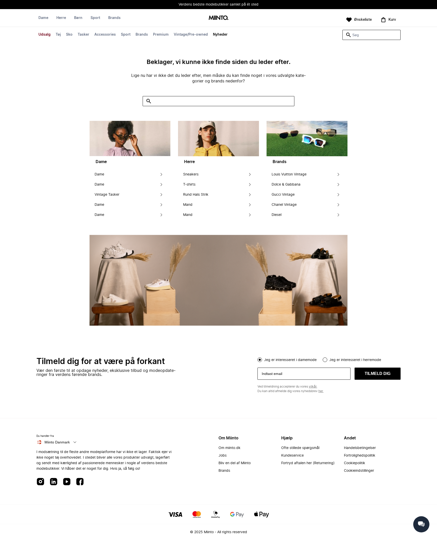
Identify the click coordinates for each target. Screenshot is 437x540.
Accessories (105, 34)
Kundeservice (292, 455)
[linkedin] (54, 482)
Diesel (276, 215)
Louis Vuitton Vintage (289, 174)
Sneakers (191, 174)
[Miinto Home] (218, 18)
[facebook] (80, 482)
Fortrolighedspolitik (359, 455)
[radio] (259, 359)
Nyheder (220, 34)
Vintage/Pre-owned (191, 34)
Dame (43, 18)
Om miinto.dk (230, 448)
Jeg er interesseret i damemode (290, 360)
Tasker (83, 34)
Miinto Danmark (57, 442)
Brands (142, 34)
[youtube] (67, 482)
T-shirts (189, 184)
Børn (78, 18)
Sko (69, 34)
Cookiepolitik (354, 463)
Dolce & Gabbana (286, 184)
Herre (61, 18)
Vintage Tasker (107, 194)
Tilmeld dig (377, 373)
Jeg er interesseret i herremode (355, 360)
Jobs (223, 455)
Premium (161, 34)
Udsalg (44, 34)
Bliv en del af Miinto (235, 463)
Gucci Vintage (283, 194)
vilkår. (313, 386)
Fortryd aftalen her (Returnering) (308, 463)
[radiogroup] (329, 359)
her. (320, 391)
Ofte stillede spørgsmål (300, 448)
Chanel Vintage (284, 205)
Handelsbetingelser (360, 448)
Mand (187, 205)
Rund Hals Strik (195, 194)
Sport (125, 34)
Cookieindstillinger (359, 470)
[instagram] (40, 482)
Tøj (58, 34)
